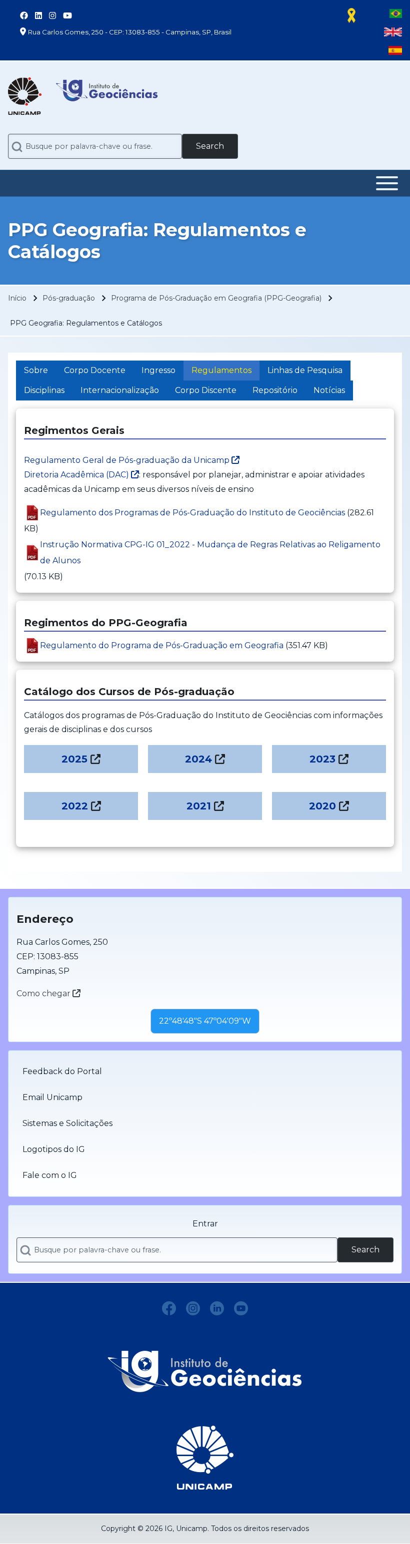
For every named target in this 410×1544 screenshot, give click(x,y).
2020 (322, 806)
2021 (198, 806)
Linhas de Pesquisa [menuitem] (305, 370)
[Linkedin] (217, 1308)
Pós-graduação (68, 298)
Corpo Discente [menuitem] (205, 390)
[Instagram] (193, 1308)
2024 (198, 759)
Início (17, 298)
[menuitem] (205, 1072)
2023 (323, 759)
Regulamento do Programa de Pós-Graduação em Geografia (162, 645)
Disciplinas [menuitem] (44, 390)
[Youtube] (241, 1308)
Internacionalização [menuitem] (119, 390)
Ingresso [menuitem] (159, 370)
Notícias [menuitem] (329, 390)
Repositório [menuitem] (275, 390)
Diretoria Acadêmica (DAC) (77, 474)
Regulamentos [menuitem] (222, 370)
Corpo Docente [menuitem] (95, 370)
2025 (75, 759)
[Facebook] (169, 1308)
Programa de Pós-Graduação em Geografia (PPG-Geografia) (216, 298)
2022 (75, 806)
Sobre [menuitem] (36, 370)
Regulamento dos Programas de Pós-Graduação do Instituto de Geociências (192, 512)
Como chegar (44, 993)
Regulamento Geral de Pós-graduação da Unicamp (128, 460)
